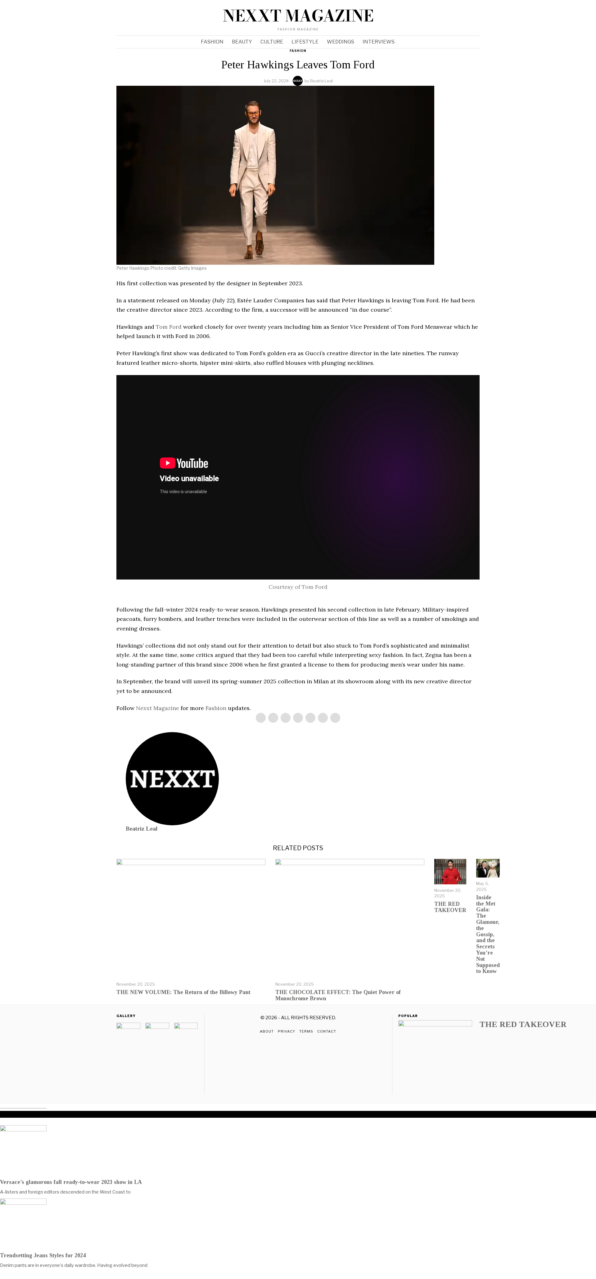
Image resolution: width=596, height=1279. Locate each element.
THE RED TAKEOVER (523, 1024)
